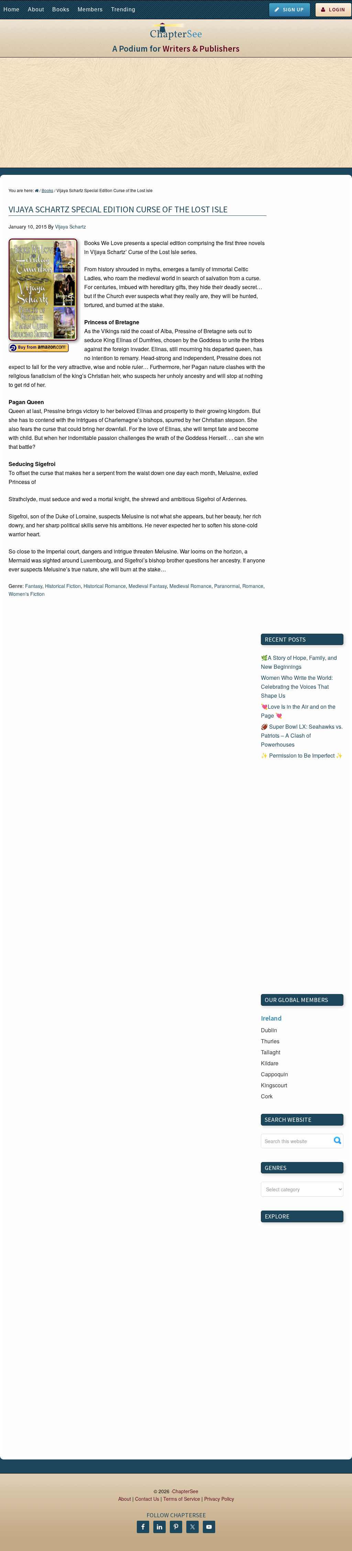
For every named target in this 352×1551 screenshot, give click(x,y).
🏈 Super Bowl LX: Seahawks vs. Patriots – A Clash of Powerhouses (302, 735)
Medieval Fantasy (148, 585)
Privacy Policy (219, 1498)
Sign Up (293, 9)
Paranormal (227, 585)
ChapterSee (185, 1491)
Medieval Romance (190, 585)
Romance (252, 585)
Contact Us (147, 1498)
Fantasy (33, 585)
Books (60, 9)
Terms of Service (181, 1498)
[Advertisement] (176, 112)
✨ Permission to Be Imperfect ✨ (302, 755)
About (36, 9)
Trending (123, 9)
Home (11, 9)
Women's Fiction (27, 593)
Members (90, 9)
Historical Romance (105, 585)
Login (337, 9)
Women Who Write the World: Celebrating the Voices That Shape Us (297, 686)
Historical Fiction (63, 585)
